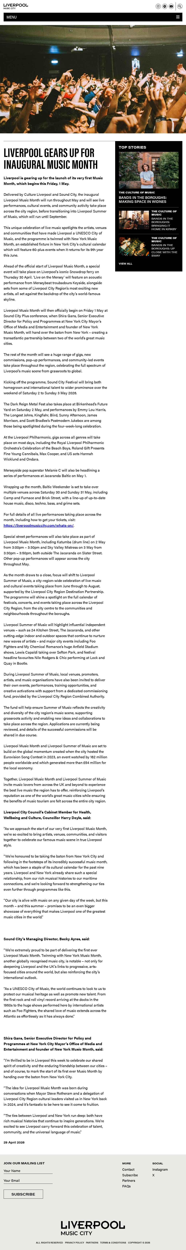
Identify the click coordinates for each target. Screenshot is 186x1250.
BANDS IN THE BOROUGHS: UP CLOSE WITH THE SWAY (164, 250)
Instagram (160, 1169)
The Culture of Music (137, 192)
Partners (128, 1180)
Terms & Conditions (113, 1242)
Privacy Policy (74, 1242)
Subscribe (23, 1194)
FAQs (126, 1186)
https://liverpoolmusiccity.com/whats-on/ (39, 525)
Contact (128, 1169)
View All (125, 263)
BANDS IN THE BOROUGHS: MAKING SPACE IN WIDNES (143, 199)
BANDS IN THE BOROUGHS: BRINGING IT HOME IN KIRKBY (163, 223)
